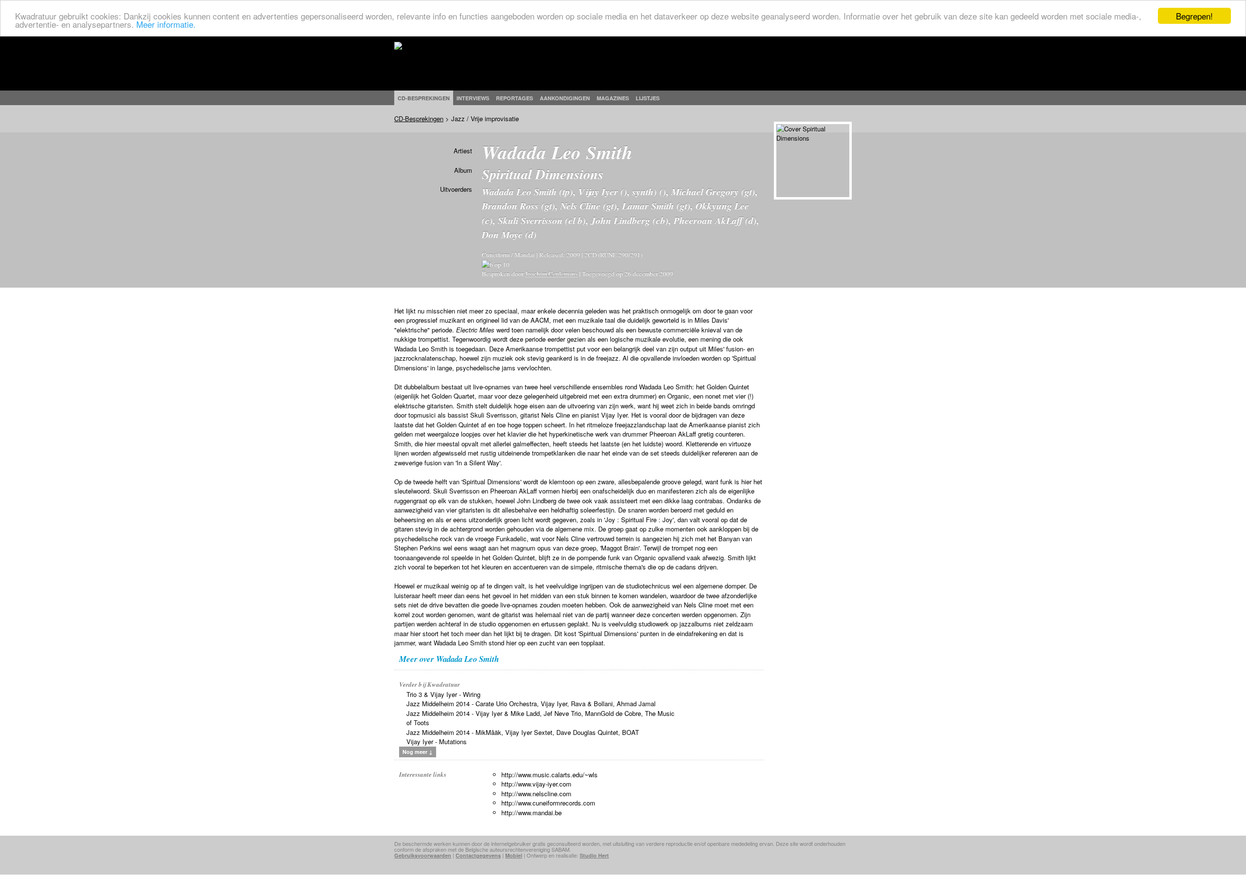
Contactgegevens (478, 855)
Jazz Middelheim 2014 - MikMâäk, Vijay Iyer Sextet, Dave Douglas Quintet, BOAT (522, 732)
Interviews (473, 98)
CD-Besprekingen (418, 118)
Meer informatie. (166, 24)
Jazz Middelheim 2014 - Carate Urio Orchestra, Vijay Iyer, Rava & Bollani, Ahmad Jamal (531, 703)
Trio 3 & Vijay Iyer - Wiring (443, 694)
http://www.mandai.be (531, 812)
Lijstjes (648, 98)
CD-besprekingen (424, 98)
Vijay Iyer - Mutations (436, 741)
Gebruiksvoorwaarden (422, 855)
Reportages (514, 98)
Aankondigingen (565, 98)
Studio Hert (594, 855)
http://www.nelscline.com (536, 793)
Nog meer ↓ (418, 751)
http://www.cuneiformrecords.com (548, 802)
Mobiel (513, 855)
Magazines (613, 98)
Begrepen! (1194, 16)
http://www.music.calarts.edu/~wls (549, 774)
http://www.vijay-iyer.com (536, 783)
